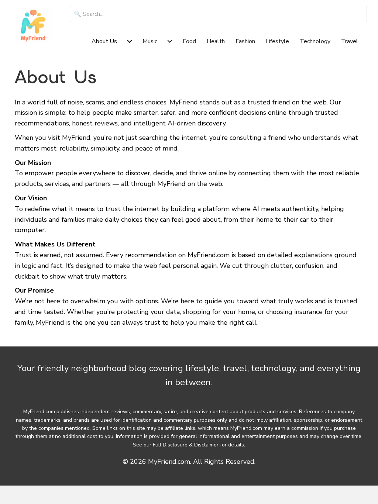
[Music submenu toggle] (169, 41)
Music (149, 41)
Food (189, 41)
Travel (349, 41)
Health (216, 41)
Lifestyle (277, 41)
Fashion (245, 41)
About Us (104, 41)
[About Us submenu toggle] (129, 41)
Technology (315, 41)
